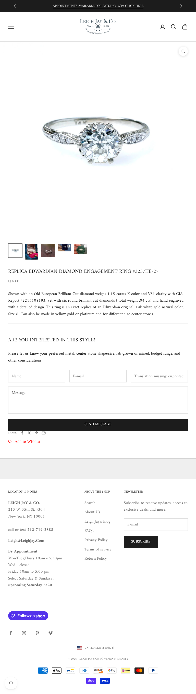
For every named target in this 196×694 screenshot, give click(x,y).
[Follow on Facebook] (10, 633)
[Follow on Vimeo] (50, 633)
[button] (24, 441)
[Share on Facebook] (22, 433)
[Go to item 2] (31, 251)
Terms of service (98, 549)
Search (89, 503)
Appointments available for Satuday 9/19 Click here (98, 6)
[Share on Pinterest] (36, 433)
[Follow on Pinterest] (37, 633)
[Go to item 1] (15, 250)
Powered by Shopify (114, 659)
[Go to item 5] (81, 248)
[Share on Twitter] (29, 433)
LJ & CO (13, 281)
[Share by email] (44, 433)
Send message (98, 424)
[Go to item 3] (48, 250)
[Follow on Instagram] (24, 633)
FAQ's (89, 530)
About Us (92, 512)
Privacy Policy (95, 540)
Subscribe (141, 541)
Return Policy (95, 558)
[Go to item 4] (64, 247)
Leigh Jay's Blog (97, 521)
